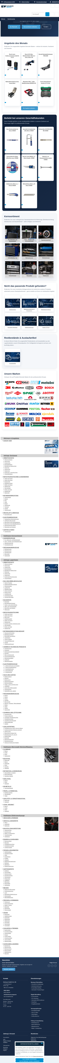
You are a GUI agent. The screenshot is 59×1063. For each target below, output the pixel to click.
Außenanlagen (8, 497)
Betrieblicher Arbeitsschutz (10, 466)
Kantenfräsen (7, 856)
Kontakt (46, 26)
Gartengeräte (8, 869)
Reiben (6, 705)
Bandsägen (7, 914)
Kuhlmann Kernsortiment (13, 536)
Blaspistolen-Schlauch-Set (10, 733)
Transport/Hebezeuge (9, 641)
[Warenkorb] (53, 5)
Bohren (6, 695)
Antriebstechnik (8, 648)
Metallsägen (7, 919)
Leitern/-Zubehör (8, 639)
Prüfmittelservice (35, 1022)
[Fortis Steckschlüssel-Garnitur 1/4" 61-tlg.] (45, 92)
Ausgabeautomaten (35, 1003)
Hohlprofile (7, 763)
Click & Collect (34, 1012)
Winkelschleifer (8, 941)
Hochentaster (7, 877)
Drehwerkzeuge (8, 550)
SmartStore (34, 1002)
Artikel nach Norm (9, 478)
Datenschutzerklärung (38, 1056)
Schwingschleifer (8, 938)
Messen (6, 888)
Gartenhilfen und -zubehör (10, 691)
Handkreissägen (8, 916)
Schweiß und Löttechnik (12, 712)
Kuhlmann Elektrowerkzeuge (14, 815)
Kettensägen (7, 878)
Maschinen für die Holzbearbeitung (12, 522)
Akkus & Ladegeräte (10, 821)
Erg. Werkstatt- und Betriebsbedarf (12, 540)
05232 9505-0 (7, 990)
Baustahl (6, 758)
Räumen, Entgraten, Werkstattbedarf (13, 703)
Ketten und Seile (8, 489)
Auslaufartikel (9, 726)
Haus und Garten (9, 675)
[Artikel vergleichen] (5, 75)
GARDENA (7, 686)
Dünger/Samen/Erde (9, 681)
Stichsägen (7, 922)
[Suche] (47, 14)
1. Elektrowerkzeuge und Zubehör (12, 665)
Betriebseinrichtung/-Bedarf (13, 631)
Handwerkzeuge (9, 538)
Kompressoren (8, 831)
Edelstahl (7, 778)
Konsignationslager (35, 1010)
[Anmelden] (57, 5)
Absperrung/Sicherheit (9, 633)
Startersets (7, 825)
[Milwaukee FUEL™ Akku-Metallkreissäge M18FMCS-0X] (29, 92)
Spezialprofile (8, 794)
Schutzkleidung (8, 578)
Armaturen (7, 650)
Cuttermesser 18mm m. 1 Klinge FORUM (12, 184)
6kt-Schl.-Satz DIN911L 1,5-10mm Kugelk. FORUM (29, 157)
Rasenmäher (7, 883)
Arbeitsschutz (8, 458)
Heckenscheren (8, 874)
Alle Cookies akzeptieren (30, 1059)
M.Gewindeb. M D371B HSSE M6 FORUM (45, 130)
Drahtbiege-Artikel (8, 483)
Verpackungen (8, 510)
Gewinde (6, 700)
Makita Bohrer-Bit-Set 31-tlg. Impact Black (12, 82)
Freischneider (8, 872)
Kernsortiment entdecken (30, 26)
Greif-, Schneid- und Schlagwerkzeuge (13, 541)
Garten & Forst (8, 529)
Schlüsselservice (35, 1016)
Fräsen (6, 698)
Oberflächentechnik (9, 543)
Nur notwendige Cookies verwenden (29, 1061)
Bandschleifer (8, 930)
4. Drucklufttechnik (9, 670)
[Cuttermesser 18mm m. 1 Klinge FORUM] (12, 194)
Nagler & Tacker (8, 905)
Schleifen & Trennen (10, 928)
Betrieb (6, 499)
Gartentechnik (8, 531)
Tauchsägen (7, 924)
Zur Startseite (13, 26)
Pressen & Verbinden (10, 900)
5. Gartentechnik (8, 672)
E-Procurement (34, 996)
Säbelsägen (7, 920)
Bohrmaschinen (8, 841)
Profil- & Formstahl (10, 791)
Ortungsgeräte (8, 896)
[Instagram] (55, 965)
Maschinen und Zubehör (10, 608)
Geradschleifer (8, 933)
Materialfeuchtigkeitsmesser (11, 894)
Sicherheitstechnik (9, 595)
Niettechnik (7, 492)
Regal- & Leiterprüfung (36, 1028)
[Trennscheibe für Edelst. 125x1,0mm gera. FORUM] (12, 167)
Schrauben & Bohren (10, 944)
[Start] (9, 7)
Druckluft (7, 653)
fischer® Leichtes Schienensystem (12, 623)
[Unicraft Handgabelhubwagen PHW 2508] (45, 65)
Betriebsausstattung (9, 634)
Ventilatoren (7, 836)
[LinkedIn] (48, 965)
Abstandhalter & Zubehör (10, 772)
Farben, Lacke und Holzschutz (11, 684)
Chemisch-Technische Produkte (14, 646)
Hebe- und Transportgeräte (10, 606)
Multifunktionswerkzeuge (10, 861)
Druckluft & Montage (11, 512)
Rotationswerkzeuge (9, 866)
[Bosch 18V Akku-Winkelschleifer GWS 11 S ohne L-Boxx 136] (29, 65)
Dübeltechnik (7, 486)
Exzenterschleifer (8, 931)
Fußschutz (7, 467)
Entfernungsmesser (9, 891)
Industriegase (34, 1014)
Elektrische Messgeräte (10, 889)
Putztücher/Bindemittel (10, 656)
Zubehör (6, 723)
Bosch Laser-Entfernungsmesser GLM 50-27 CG (12, 56)
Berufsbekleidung (8, 464)
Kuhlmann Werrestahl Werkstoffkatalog (18, 747)
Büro (6, 500)
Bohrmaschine (8, 947)
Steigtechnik (7, 505)
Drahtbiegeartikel (8, 619)
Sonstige (6, 766)
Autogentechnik (8, 714)
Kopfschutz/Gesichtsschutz (11, 576)
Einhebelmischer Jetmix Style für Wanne (14, 728)
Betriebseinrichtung (10, 495)
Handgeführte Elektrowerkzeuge (12, 519)
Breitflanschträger (8, 792)
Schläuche (7, 659)
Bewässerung (8, 679)
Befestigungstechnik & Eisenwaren (16, 476)
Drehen (6, 697)
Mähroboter (7, 881)
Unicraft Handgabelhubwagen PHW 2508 (46, 55)
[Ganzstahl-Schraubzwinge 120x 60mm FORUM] (29, 140)
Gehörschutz (7, 469)
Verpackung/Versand (9, 644)
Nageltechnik (7, 491)
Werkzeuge (7, 609)
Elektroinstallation (8, 683)
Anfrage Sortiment (10, 455)
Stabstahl (7, 768)
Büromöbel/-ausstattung (10, 636)
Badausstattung (8, 676)
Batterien (7, 678)
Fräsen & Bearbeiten (10, 850)
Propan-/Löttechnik (9, 715)
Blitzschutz (7, 617)
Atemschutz (7, 461)
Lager (6, 502)
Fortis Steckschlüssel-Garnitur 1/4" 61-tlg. (45, 82)
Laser (6, 892)
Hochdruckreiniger (9, 875)
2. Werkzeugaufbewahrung (10, 667)
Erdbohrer (7, 870)
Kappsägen (7, 917)
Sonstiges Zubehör (9, 776)
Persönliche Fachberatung (37, 984)
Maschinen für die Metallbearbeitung (13, 523)
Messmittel (7, 554)
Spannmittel (7, 555)
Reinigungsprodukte (9, 658)
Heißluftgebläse (8, 852)
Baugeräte (7, 600)
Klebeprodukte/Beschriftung (11, 584)
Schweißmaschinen (9, 719)
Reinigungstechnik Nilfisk (10, 525)
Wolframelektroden (9, 722)
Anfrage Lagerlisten (11, 560)
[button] (52, 14)
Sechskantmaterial (9, 788)
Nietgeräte (7, 906)
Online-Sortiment (8, 590)
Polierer (6, 934)
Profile (6, 752)
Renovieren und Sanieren (10, 527)
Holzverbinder (8, 488)
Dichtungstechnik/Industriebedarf (12, 651)
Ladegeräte (7, 824)
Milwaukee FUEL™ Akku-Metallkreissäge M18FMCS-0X (29, 82)
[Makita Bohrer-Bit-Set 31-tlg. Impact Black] (12, 92)
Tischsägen (7, 925)
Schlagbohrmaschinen (9, 844)
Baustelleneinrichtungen (10, 603)
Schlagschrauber (8, 847)
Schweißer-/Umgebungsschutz (11, 717)
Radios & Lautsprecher (10, 833)
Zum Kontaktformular (8, 996)
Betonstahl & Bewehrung (12, 771)
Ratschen (7, 842)
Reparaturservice (35, 1026)
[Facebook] (52, 965)
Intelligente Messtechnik (10, 520)
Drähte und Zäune (8, 484)
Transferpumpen (8, 835)
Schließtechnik (8, 594)
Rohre (6, 754)
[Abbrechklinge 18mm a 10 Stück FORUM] (29, 194)
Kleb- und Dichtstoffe (9, 655)
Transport (7, 507)
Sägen (6, 706)
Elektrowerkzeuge (10, 517)
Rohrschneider (8, 910)
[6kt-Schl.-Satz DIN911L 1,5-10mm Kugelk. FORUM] (29, 167)
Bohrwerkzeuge (8, 549)
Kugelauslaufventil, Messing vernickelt (13, 729)
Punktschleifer (8, 936)
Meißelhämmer (8, 952)
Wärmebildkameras (9, 897)
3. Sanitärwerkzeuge (9, 669)
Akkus (6, 822)
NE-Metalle (7, 786)
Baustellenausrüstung (12, 828)
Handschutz (7, 470)
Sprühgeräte (7, 885)
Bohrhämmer (7, 945)
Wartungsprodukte (9, 661)
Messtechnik (7, 701)
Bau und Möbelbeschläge (12, 581)
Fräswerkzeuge (8, 552)
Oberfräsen (7, 864)
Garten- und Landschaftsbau (11, 605)
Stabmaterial (7, 755)
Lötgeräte (7, 860)
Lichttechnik (7, 587)
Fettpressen (7, 902)
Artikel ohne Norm (9, 480)
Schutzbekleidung (8, 474)
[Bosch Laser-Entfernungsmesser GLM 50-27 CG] (12, 65)
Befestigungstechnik (11, 612)
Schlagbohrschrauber (9, 845)
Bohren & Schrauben (10, 839)
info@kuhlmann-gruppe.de (10, 994)
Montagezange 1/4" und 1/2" (11, 734)
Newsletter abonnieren (9, 969)
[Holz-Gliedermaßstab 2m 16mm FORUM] (12, 140)
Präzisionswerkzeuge (11, 547)
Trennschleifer (8, 939)
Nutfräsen (7, 863)
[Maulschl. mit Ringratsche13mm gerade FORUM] (45, 167)
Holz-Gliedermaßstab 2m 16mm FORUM (12, 130)
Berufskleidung (8, 568)
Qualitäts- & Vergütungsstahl (14, 798)
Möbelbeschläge (8, 589)
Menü (3, 19)
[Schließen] (42, 1043)
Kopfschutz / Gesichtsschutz (11, 472)
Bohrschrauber (8, 950)
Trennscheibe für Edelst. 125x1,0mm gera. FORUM (12, 157)
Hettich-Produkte (8, 582)
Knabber (6, 858)
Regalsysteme (8, 592)
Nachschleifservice (35, 1024)
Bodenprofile (7, 481)
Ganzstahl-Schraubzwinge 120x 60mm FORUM (29, 130)
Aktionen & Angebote (11, 438)
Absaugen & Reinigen (10, 818)
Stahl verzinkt (8, 804)
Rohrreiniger (7, 908)
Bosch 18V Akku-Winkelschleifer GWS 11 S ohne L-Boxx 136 (29, 56)
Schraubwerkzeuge (9, 544)
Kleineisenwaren (8, 586)
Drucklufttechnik (8, 514)
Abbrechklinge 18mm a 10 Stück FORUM (29, 184)
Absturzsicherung (8, 459)
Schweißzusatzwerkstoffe (10, 720)
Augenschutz (7, 463)
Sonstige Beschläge (9, 597)
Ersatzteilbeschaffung (36, 987)
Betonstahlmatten (8, 774)
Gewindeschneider (9, 853)
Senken (6, 708)
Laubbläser (7, 880)
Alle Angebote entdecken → (29, 108)
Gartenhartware (8, 689)
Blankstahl (7, 760)
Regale (6, 503)
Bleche (6, 751)
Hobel (6, 855)
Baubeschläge (8, 736)
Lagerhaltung (7, 637)
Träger (6, 795)
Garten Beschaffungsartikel (11, 687)
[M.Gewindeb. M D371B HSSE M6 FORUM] (45, 140)
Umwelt (6, 508)
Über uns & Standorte (8, 987)
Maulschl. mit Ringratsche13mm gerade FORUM (46, 158)
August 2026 (7, 440)
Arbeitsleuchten (8, 830)
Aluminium (6, 749)
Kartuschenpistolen (9, 903)
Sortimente (11, 19)
